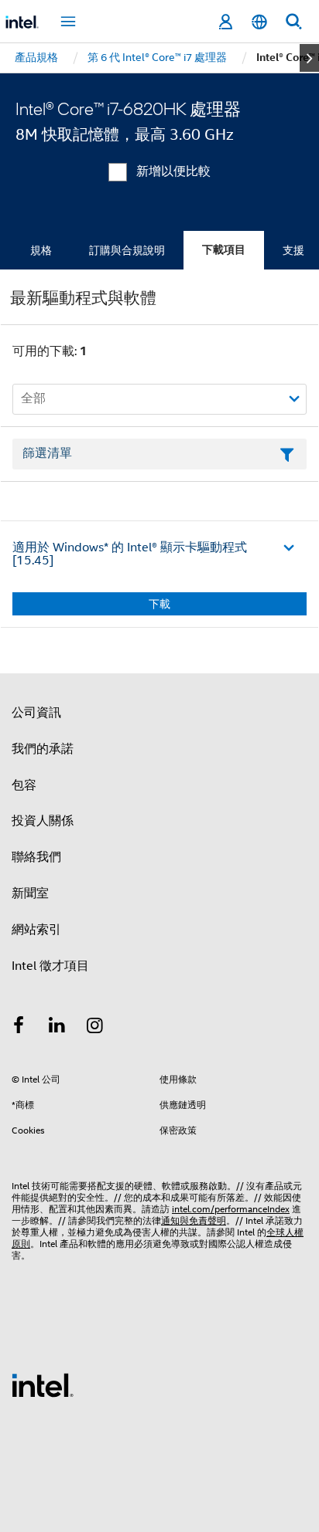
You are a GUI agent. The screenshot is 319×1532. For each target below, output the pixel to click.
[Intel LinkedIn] (57, 1028)
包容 (24, 785)
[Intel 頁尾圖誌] (43, 1384)
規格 (41, 250)
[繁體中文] (259, 22)
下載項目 (223, 249)
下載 (159, 604)
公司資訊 (36, 712)
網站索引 (36, 929)
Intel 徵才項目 (50, 966)
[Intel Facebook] (18, 1028)
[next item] (309, 58)
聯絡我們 (36, 857)
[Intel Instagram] (95, 1028)
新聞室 (30, 893)
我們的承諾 (43, 749)
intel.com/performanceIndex (231, 1209)
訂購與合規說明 (127, 250)
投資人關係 (43, 821)
